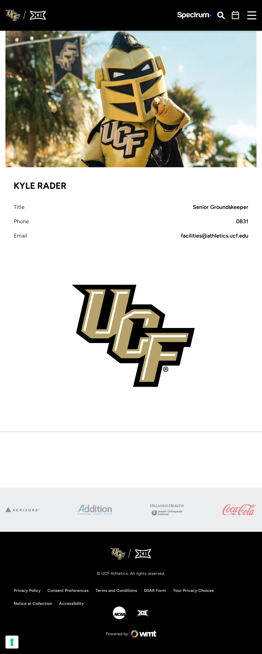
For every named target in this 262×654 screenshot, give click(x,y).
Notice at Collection (33, 603)
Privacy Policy (27, 590)
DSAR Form (155, 590)
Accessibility (71, 603)
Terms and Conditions (116, 590)
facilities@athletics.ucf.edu (214, 235)
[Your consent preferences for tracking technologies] (11, 642)
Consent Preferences (68, 590)
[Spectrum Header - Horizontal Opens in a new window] (194, 15)
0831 (242, 221)
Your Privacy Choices (193, 590)
